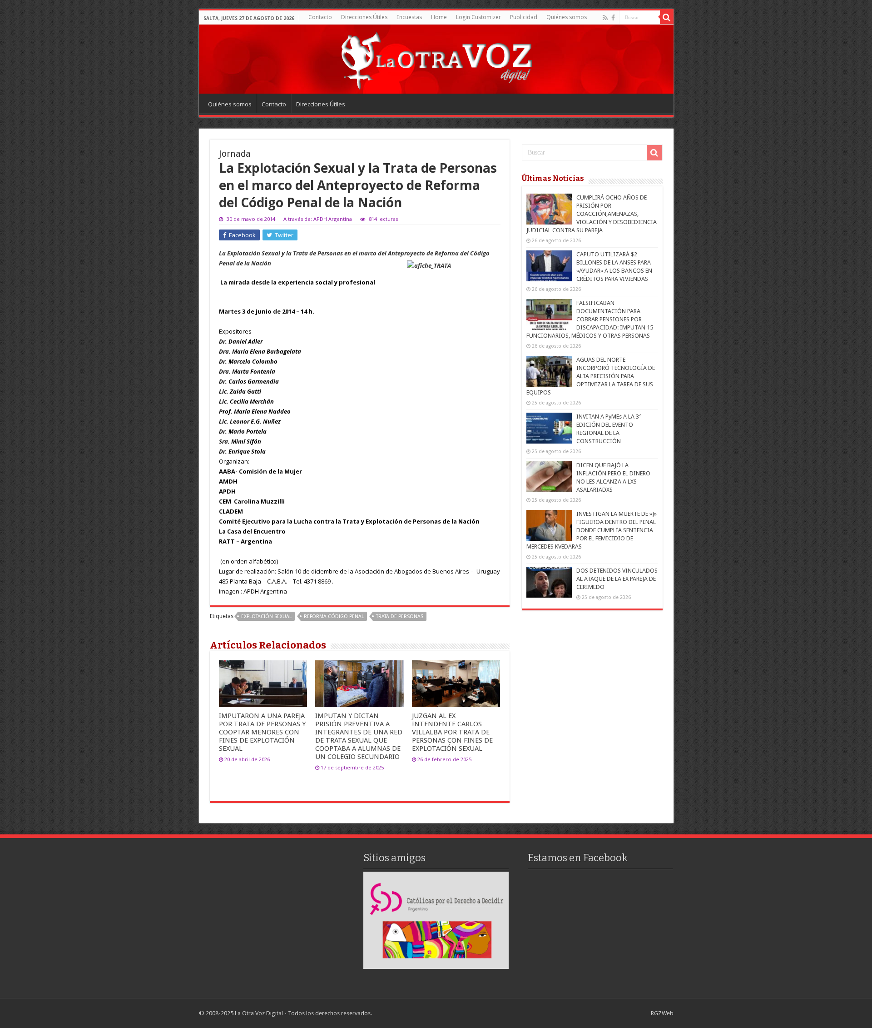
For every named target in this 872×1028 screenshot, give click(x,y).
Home (439, 17)
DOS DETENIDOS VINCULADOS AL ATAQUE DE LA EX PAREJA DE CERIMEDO (617, 578)
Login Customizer (478, 17)
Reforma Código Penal (334, 616)
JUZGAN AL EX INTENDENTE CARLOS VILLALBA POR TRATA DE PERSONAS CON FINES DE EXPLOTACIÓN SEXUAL (452, 732)
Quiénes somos (566, 17)
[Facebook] (613, 17)
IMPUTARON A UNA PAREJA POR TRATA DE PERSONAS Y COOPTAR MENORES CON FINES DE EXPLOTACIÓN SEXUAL (262, 732)
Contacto (320, 17)
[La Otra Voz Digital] (436, 59)
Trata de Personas (399, 616)
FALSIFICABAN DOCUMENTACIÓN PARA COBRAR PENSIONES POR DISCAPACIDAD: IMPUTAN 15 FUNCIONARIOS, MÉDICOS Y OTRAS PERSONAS (589, 319)
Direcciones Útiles (364, 17)
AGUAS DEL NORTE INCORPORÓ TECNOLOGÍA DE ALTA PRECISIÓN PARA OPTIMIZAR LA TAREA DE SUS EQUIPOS (590, 376)
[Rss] (605, 17)
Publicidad (523, 17)
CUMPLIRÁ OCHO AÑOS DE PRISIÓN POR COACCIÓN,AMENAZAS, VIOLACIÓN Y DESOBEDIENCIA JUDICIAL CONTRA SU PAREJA (591, 214)
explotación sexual (266, 616)
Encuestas (409, 17)
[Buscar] (667, 17)
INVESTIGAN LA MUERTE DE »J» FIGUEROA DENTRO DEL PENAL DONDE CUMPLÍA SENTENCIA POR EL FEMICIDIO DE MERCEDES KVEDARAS (591, 530)
